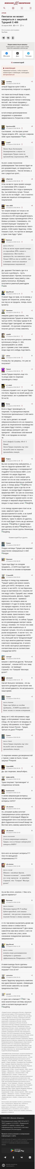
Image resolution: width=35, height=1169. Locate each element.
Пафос (8, 459)
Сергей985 (9, 766)
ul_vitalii (9, 385)
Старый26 (9, 575)
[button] (13, 8)
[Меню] (30, 8)
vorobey (9, 81)
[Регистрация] (22, 8)
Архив (4, 13)
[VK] (21, 1157)
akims (8, 355)
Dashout (9, 240)
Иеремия (9, 559)
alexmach (9, 678)
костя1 (8, 994)
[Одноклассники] (13, 1157)
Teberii (8, 369)
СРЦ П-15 (9, 179)
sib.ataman (10, 806)
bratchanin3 (10, 790)
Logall (8, 142)
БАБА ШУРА (10, 777)
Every (8, 404)
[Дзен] (29, 1157)
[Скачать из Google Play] (17, 1150)
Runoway (9, 900)
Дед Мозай (10, 292)
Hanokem (9, 310)
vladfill (8, 334)
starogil (8, 656)
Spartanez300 (10, 126)
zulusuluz (9, 975)
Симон (8, 543)
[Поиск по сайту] (4, 8)
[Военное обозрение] (17, 3)
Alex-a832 (9, 205)
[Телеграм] (5, 1157)
